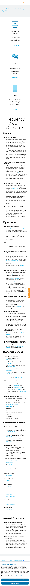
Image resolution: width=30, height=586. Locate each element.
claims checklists (21, 172)
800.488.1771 (9, 475)
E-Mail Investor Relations (11, 514)
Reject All (22, 579)
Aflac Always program (13, 274)
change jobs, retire (15, 278)
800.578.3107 (9, 492)
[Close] (28, 563)
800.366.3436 (9, 373)
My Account (15, 188)
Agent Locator (18, 306)
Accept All (8, 579)
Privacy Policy (23, 575)
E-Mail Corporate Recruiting (12, 480)
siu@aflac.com (9, 494)
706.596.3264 (9, 512)
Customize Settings (15, 583)
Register (10, 228)
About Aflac (4, 559)
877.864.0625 (9, 363)
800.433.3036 (9, 370)
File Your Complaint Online (12, 404)
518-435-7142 (11, 464)
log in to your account (19, 228)
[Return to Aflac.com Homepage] (5, 2)
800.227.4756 (9, 502)
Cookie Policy (17, 575)
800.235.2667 (9, 509)
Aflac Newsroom (9, 486)
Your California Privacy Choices (16, 560)
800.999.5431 (11, 366)
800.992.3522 (19, 218)
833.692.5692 (11, 431)
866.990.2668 (18, 377)
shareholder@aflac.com (11, 504)
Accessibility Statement (14, 559)
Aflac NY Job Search (10, 470)
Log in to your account (11, 209)
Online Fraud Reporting (11, 496)
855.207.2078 (9, 436)
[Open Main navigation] (28, 2)
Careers (3, 560)
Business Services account (12, 260)
